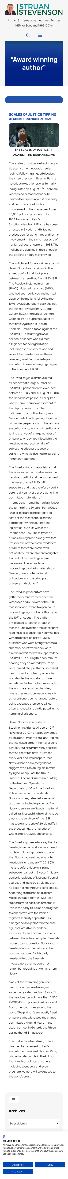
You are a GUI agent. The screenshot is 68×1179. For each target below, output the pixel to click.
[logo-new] (34, 5)
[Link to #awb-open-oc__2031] (40, 35)
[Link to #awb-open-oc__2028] (28, 35)
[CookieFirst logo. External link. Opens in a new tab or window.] (4, 1136)
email (45, 803)
